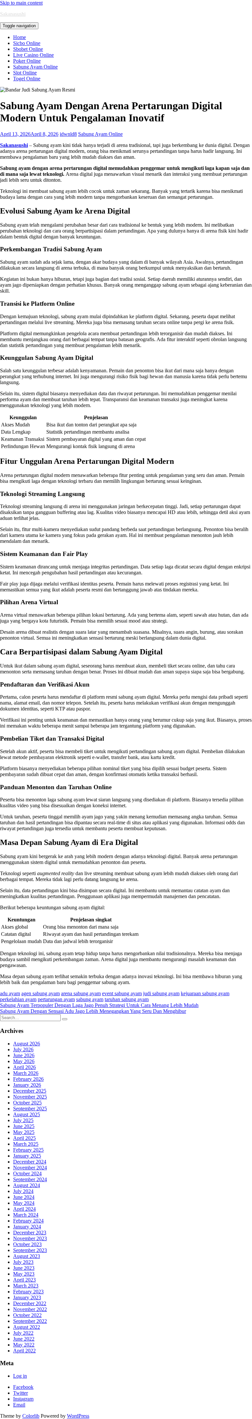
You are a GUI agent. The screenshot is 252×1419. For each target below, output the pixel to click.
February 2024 (28, 1221)
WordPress (78, 1416)
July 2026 (23, 1049)
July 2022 (23, 1333)
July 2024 (23, 1191)
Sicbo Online (26, 43)
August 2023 (26, 1256)
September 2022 (30, 1321)
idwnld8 (68, 134)
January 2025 (27, 1156)
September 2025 (30, 1108)
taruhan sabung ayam (127, 999)
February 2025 (28, 1150)
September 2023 (30, 1250)
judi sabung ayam (161, 993)
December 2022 (29, 1303)
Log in (20, 1376)
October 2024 (27, 1173)
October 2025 (27, 1102)
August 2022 (26, 1327)
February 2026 (28, 1079)
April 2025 (24, 1138)
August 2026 (26, 1043)
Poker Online (27, 61)
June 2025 (23, 1126)
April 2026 (24, 1067)
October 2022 (27, 1315)
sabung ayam (89, 999)
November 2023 (30, 1238)
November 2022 (30, 1309)
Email (19, 1405)
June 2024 (23, 1197)
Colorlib (30, 1416)
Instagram (23, 1399)
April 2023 (24, 1280)
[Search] (64, 1019)
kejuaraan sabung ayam (205, 993)
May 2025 (23, 1132)
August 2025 (26, 1114)
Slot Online (25, 72)
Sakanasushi (13, 14)
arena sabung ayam (81, 993)
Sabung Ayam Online (35, 67)
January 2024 (27, 1226)
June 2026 (23, 1055)
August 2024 (26, 1185)
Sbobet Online (28, 49)
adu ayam (10, 993)
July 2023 (23, 1262)
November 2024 (30, 1167)
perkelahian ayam (18, 999)
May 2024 (23, 1203)
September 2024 (30, 1179)
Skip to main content (21, 3)
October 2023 (27, 1244)
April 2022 (24, 1350)
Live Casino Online (33, 55)
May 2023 (23, 1274)
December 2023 (29, 1232)
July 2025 (23, 1120)
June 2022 (23, 1339)
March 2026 (25, 1073)
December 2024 (29, 1161)
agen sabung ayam (40, 993)
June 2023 (23, 1268)
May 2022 (23, 1344)
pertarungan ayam (56, 999)
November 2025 (30, 1097)
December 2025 (29, 1091)
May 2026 (23, 1061)
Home (19, 37)
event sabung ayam (122, 993)
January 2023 (27, 1297)
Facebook (23, 1387)
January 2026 (27, 1085)
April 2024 (24, 1209)
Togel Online (26, 78)
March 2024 (25, 1215)
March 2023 (25, 1285)
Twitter (20, 1393)
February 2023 (28, 1291)
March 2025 (25, 1144)
